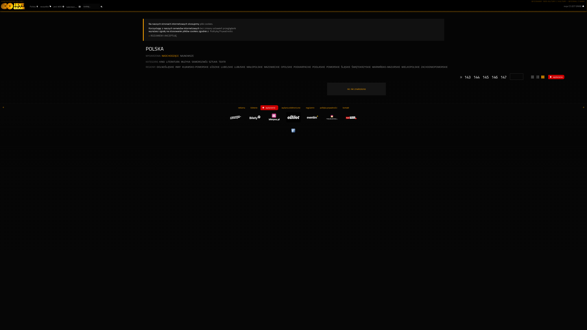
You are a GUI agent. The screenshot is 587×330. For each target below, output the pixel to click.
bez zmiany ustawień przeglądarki (218, 28)
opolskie (286, 67)
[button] (33, 6)
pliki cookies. (206, 23)
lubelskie (227, 67)
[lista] (532, 77)
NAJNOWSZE (187, 55)
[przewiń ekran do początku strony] (3, 108)
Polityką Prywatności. (221, 31)
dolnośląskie (165, 67)
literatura (173, 61)
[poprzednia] (461, 76)
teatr (222, 61)
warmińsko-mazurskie (386, 67)
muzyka (185, 61)
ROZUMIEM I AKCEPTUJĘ (164, 35)
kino (162, 61)
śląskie (345, 67)
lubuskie (239, 67)
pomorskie (333, 67)
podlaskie (318, 67)
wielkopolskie (410, 67)
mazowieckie (272, 67)
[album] (542, 77)
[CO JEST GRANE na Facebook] (293, 133)
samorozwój (199, 61)
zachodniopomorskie (434, 67)
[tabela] (537, 77)
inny (178, 67)
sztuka (213, 61)
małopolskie (255, 67)
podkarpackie (302, 67)
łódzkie (215, 67)
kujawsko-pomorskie (195, 67)
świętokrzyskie (361, 67)
